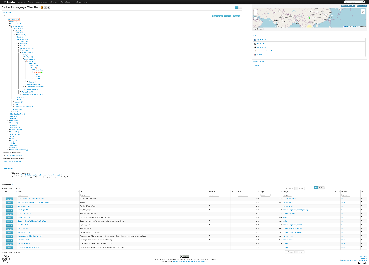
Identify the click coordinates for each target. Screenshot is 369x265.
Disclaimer (364, 258)
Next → (301, 188)
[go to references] (48, 7)
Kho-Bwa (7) (14, 125)
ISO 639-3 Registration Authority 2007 (29, 247)
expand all (228, 16)
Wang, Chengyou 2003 (25, 213)
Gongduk (13, 118)
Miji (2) (12, 136)
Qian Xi (38, 79)
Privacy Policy (363, 256)
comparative (292, 210)
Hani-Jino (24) (21, 35)
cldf (342, 202)
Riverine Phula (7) (27, 92)
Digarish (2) (13, 116)
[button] (309, 18)
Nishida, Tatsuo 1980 (24, 217)
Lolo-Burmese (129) (19, 28)
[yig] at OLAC (260, 43)
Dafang (38, 76)
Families (30, 2)
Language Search (41, 2)
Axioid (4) (25, 50)
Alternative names (258, 61)
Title (81, 192)
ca (232, 192)
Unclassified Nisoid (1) (31, 89)
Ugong (17, 104)
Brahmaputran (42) (16, 24)
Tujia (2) (15, 111)
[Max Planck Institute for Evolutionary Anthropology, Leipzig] (6, 259)
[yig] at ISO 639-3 (261, 40)
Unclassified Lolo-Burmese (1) (24, 106)
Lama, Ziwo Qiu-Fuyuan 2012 (15, 156)
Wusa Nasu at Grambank (264, 51)
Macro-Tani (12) (15, 134)
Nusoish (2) (20, 97)
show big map (258, 29)
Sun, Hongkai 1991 (23, 210)
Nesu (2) (34, 68)
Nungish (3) (13, 141)
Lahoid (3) (20, 37)
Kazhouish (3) (24, 41)
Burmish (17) (19, 30)
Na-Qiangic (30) (17, 109)
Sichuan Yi (32, 82)
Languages (21, 2)
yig (365, 6)
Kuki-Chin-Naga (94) (16, 129)
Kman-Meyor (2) (15, 127)
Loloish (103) (19, 33)
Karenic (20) (14, 123)
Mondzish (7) (19, 102)
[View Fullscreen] (255, 18)
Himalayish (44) (15, 121)
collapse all (237, 16)
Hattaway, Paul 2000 (24, 243)
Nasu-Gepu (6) (35, 66)
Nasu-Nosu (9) (31, 61)
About (85, 2)
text (284, 198)
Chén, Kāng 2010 (23, 228)
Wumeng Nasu (38, 70)
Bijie (37, 74)
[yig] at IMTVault (261, 47)
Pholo (19, 99)
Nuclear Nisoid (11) (30, 59)
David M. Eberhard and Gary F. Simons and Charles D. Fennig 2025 (41, 175)
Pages (263, 192)
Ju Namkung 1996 (23, 240)
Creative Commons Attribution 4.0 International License (190, 261)
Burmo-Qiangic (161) (16, 26)
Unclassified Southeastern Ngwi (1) (32, 94)
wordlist (299, 210)
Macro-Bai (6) (14, 132)
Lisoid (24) (23, 46)
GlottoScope (77, 2)
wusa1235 (352, 6)
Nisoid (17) (25, 55)
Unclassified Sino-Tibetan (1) (19, 150)
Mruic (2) (13, 139)
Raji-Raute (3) (14, 145)
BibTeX (321, 188)
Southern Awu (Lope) (34, 84)
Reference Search (65, 2)
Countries (256, 65)
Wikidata (259, 55)
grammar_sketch (291, 198)
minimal (291, 232)
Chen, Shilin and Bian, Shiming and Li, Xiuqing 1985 (33, 202)
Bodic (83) (13, 21)
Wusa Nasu (37, 72)
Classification (7, 12)
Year (239, 192)
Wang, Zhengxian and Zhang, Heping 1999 (31, 198)
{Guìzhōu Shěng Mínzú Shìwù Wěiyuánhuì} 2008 (32, 221)
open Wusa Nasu (218, 16)
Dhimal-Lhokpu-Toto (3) (17, 114)
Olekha (12, 143)
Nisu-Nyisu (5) (28, 57)
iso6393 (343, 247)
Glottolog (11, 1)
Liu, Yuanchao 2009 (24, 206)
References (53, 2)
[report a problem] (42, 7)
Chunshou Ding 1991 (24, 232)
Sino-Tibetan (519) (14, 19)
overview (285, 210)
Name (20, 192)
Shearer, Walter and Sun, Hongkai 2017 (30, 236)
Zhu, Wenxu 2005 (23, 225)
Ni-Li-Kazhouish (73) (23, 39)
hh (342, 198)
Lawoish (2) (23, 44)
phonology (305, 210)
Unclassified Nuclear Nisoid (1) (36, 87)
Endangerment (7, 168)
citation (9, 199)
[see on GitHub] (45, 7)
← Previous (289, 188)
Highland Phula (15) (28, 52)
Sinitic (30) (13, 147)
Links (254, 35)
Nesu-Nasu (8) (33, 63)
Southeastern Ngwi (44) (27, 48)
